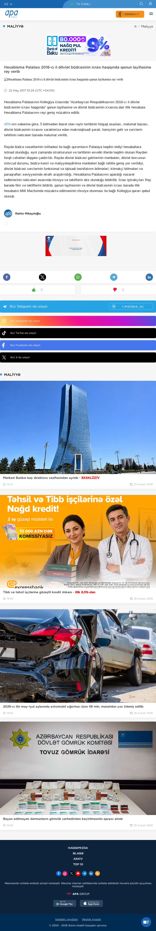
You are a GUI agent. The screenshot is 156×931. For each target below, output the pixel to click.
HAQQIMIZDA (78, 847)
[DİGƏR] (150, 14)
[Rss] (97, 874)
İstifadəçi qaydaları (66, 919)
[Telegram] (84, 874)
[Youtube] (78, 874)
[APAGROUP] (78, 894)
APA (7, 124)
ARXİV (78, 858)
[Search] (141, 4)
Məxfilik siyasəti (91, 919)
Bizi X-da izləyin (20, 357)
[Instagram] (65, 874)
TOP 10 (78, 864)
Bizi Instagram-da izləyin (25, 320)
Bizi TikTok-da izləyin (23, 333)
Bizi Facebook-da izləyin (25, 345)
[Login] (150, 4)
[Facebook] (58, 874)
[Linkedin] (91, 874)
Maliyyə (147, 26)
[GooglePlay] (64, 904)
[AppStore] (91, 904)
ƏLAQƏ (78, 853)
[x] (71, 874)
